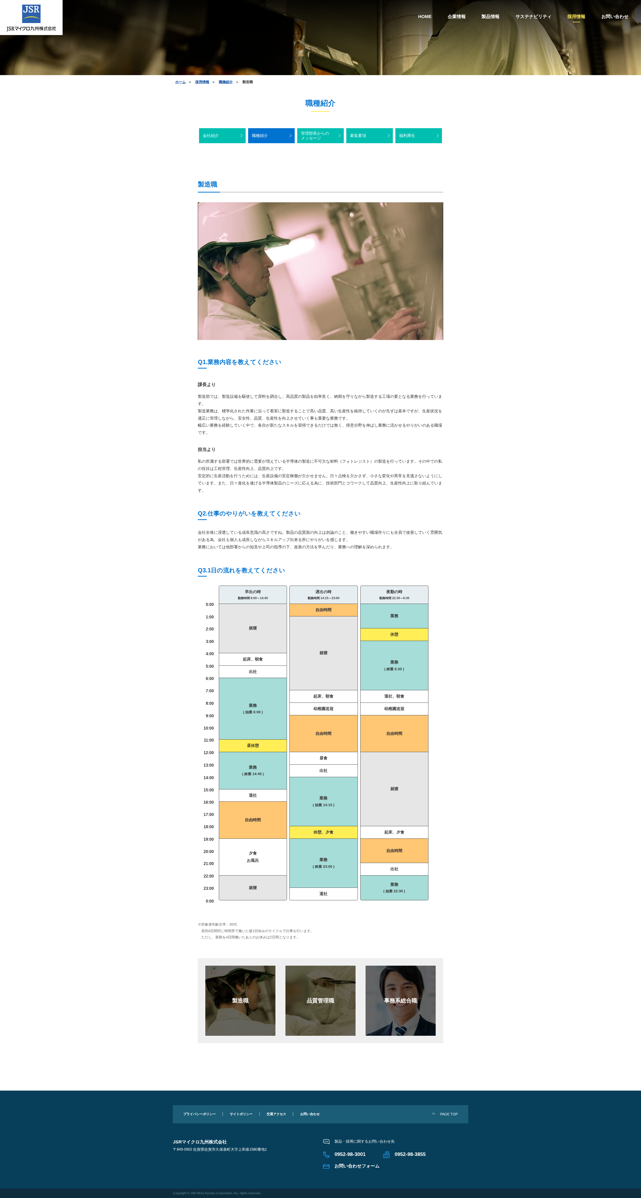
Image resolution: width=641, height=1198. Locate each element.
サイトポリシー (241, 1114)
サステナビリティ (534, 16)
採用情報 (576, 16)
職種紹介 (226, 82)
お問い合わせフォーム (357, 1165)
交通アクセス (276, 1114)
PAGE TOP (449, 1114)
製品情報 (491, 16)
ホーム (180, 82)
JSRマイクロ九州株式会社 (31, 17)
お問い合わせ (614, 16)
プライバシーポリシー (199, 1114)
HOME (425, 16)
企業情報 (457, 16)
